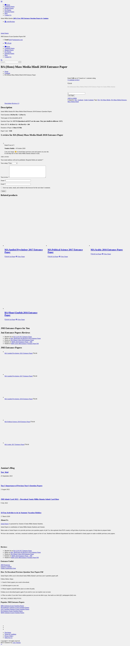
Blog (6, 13)
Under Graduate (89, 100)
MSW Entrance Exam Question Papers (12, 612)
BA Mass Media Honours (119, 100)
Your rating (5, 163)
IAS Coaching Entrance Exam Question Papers (15, 609)
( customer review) (74, 80)
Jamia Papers (5, 33)
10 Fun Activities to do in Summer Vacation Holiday (21, 513)
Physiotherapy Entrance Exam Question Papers (15, 607)
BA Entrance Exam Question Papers (12, 611)
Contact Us (8, 15)
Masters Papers (9, 8)
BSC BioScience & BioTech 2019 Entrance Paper (26, 338)
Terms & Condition (10, 634)
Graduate (7, 73)
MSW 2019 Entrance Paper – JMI (22, 342)
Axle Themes (17, 642)
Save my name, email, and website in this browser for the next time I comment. (26, 187)
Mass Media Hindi (73, 101)
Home (8, 5)
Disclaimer (8, 632)
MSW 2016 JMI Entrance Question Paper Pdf (25, 343)
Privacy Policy (9, 636)
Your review (5, 177)
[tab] (8, 103)
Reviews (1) (15, 103)
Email (3, 184)
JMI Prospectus (5, 565)
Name (3, 180)
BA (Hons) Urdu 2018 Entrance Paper (22, 340)
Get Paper (71, 95)
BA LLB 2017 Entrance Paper (22, 336)
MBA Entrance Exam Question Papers (12, 606)
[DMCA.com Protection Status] (5, 622)
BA (76, 100)
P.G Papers (8, 10)
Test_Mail (4, 472)
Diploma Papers (9, 11)
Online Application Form (8, 568)
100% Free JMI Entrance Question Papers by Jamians (30, 18)
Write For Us (8, 637)
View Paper (21, 256)
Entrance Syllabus (6, 566)
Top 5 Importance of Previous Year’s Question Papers (21, 486)
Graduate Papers (9, 6)
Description (8, 103)
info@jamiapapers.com (16, 40)
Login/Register (10, 21)
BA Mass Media (105, 100)
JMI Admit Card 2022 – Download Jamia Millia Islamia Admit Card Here (30, 499)
